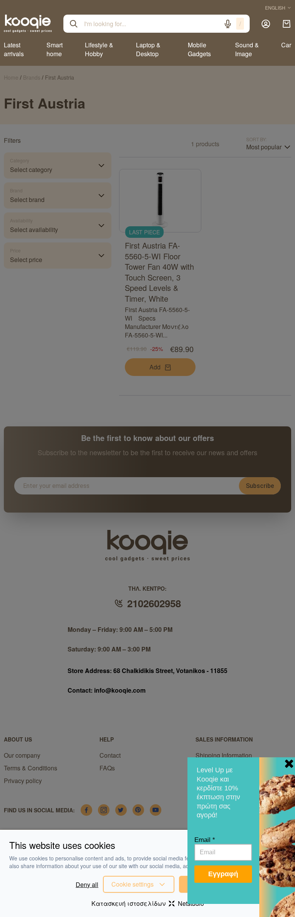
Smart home (54, 49)
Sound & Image (247, 49)
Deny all (87, 884)
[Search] (73, 23)
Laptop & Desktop (148, 49)
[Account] (265, 23)
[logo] (28, 23)
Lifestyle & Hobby (99, 49)
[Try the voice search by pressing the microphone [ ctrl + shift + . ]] (227, 23)
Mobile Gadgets (199, 49)
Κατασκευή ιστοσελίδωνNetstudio (147, 903)
